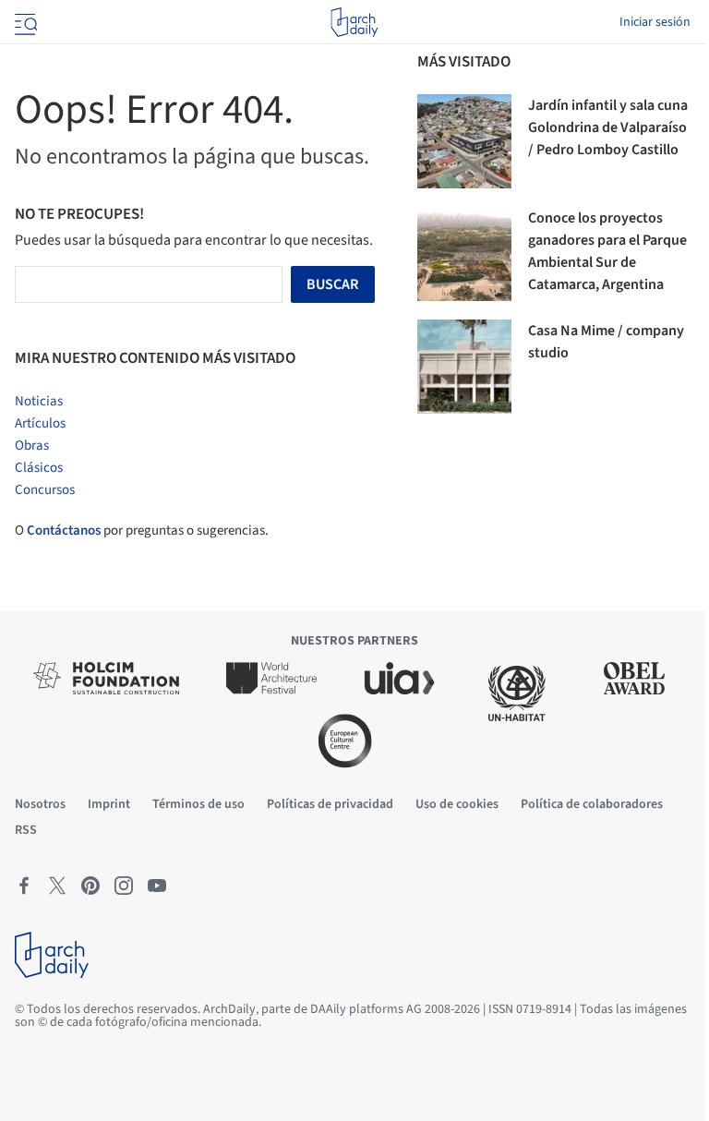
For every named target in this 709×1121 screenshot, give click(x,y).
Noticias (39, 401)
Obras (32, 445)
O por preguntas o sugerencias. (142, 530)
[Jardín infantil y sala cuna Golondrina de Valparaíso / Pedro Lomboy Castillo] (464, 141)
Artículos (40, 423)
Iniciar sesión (655, 22)
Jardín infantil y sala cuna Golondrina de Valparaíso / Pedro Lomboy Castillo (608, 127)
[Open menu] (24, 22)
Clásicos (39, 467)
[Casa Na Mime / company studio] (464, 366)
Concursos (45, 490)
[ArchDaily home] (354, 22)
